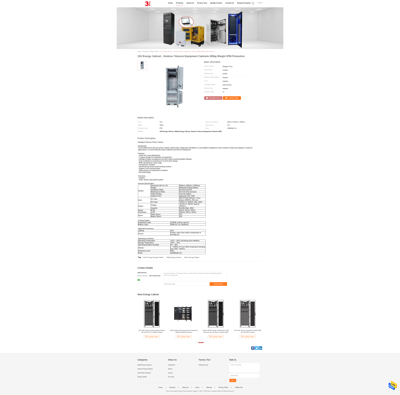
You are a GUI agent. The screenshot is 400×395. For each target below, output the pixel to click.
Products (179, 3)
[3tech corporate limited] (148, 3)
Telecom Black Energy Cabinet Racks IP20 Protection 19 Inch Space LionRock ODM (216, 331)
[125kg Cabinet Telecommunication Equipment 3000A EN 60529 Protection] (183, 313)
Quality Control (216, 3)
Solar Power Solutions (144, 373)
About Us (190, 3)
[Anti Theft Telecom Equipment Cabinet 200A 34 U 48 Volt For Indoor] (247, 313)
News (197, 387)
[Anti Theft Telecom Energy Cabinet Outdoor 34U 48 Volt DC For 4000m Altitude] (152, 313)
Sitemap (209, 387)
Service (170, 373)
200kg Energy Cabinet (173, 257)
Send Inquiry (218, 284)
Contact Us (229, 3)
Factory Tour (202, 3)
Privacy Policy (223, 387)
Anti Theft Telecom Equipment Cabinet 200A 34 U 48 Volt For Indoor (247, 331)
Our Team (171, 377)
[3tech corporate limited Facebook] (253, 348)
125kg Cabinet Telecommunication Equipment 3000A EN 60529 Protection (184, 331)
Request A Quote (244, 3)
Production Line (203, 365)
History (170, 369)
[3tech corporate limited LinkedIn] (260, 348)
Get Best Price (214, 98)
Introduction (171, 365)
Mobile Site (239, 387)
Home (170, 3)
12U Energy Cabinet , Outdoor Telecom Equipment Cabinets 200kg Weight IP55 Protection (187, 51)
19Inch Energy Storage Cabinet (153, 257)
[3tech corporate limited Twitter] (256, 348)
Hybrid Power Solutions (145, 365)
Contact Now (233, 98)
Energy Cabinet (142, 377)
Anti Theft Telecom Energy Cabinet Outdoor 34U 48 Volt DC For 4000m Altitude (152, 331)
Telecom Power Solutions (145, 369)
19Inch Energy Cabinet (191, 257)
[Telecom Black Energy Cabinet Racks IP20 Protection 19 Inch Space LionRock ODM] (215, 313)
